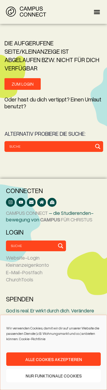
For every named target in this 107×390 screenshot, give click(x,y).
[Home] (41, 202)
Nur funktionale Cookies (54, 375)
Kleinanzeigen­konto (27, 265)
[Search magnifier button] (98, 146)
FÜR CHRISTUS (66, 219)
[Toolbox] (52, 202)
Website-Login (23, 258)
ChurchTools (19, 279)
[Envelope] (31, 202)
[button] (97, 12)
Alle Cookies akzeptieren (53, 359)
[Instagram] (10, 202)
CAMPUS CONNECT (27, 213)
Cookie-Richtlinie (32, 339)
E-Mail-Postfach (24, 272)
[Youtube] (20, 202)
